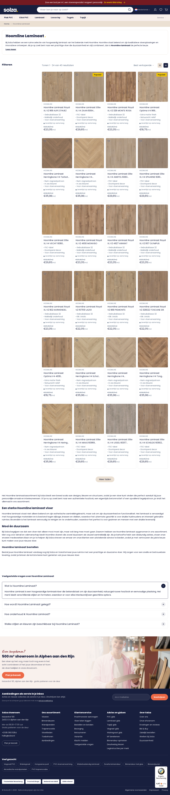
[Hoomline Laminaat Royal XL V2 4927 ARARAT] (121, 220)
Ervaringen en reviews (150, 724)
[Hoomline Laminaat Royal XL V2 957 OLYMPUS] (153, 220)
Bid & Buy (144, 728)
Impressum (154, 790)
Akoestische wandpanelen (15, 769)
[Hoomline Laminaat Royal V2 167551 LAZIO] (89, 286)
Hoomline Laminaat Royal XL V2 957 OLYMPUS (152, 242)
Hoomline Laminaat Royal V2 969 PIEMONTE (120, 308)
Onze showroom (147, 720)
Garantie (78, 736)
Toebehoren (47, 736)
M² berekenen (113, 736)
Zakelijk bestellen (147, 732)
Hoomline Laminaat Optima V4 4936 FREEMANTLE (54, 375)
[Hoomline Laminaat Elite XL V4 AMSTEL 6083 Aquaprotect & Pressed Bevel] (121, 153)
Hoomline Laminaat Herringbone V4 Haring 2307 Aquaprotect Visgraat (55, 441)
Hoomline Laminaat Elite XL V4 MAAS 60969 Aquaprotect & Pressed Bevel (88, 441)
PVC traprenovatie (40, 769)
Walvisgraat (25, 764)
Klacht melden (81, 740)
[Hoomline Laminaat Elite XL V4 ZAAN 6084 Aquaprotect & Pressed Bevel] (89, 87)
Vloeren (45, 716)
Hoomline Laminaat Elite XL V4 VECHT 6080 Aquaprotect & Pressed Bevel (56, 242)
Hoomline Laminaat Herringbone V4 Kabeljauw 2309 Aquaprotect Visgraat (118, 375)
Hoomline (48, 104)
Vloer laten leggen (82, 720)
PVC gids (111, 716)
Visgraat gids (113, 728)
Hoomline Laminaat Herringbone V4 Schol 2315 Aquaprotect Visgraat (87, 375)
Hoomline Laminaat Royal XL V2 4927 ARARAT (120, 242)
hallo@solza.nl (8, 735)
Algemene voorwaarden (136, 790)
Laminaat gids (113, 720)
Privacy (165, 790)
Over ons (144, 716)
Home (6, 24)
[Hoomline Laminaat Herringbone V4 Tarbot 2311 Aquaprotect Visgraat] (57, 153)
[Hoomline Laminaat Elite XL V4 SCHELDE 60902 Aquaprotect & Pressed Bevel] (153, 419)
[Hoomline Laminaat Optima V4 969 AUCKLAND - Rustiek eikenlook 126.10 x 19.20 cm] (153, 87)
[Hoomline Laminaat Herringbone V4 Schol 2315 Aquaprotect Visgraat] (89, 352)
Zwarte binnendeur (112, 764)
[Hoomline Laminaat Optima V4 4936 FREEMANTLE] (57, 352)
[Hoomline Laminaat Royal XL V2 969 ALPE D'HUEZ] (57, 87)
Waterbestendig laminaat (88, 764)
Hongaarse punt (42, 764)
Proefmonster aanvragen (86, 716)
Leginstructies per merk (118, 748)
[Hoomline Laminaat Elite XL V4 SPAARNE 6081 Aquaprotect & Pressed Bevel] (153, 153)
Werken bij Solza (147, 736)
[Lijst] (160, 65)
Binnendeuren (48, 720)
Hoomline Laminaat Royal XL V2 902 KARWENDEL (57, 308)
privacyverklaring (46, 700)
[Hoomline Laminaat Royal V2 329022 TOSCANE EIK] (153, 286)
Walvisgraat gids (114, 732)
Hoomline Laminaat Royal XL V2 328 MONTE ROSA (120, 109)
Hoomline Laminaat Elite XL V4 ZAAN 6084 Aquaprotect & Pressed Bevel (88, 109)
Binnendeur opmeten (117, 740)
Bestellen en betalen (83, 724)
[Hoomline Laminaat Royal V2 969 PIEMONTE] (121, 286)
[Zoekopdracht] (129, 9)
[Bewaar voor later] (160, 9)
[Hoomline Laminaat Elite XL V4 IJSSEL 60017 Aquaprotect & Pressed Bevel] (121, 419)
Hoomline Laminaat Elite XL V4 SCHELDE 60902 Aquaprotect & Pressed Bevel (151, 441)
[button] (166, 9)
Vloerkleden (47, 732)
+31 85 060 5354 (9, 732)
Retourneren (80, 732)
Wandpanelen (48, 724)
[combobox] (85, 9)
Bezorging (78, 728)
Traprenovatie (48, 728)
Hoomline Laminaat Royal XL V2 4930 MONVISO (89, 242)
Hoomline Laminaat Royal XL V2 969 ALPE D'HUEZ (57, 109)
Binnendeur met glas (134, 764)
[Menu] (165, 768)
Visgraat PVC (9, 764)
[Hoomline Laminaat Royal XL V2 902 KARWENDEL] (57, 286)
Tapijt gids (111, 724)
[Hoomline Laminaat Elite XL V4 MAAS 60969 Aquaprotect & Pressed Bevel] (89, 419)
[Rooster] (165, 65)
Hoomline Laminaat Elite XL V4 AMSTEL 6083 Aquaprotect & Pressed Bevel (119, 175)
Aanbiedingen (48, 740)
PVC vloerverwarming (63, 764)
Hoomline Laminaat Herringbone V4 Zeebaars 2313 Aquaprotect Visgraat (87, 175)
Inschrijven (159, 697)
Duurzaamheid (146, 740)
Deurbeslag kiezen (115, 744)
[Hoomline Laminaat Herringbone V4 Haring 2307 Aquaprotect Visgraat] (57, 419)
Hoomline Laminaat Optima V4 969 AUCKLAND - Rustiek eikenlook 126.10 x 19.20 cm (150, 109)
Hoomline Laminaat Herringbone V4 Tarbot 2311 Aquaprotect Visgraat (56, 175)
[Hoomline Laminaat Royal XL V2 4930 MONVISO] (89, 220)
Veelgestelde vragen (84, 744)
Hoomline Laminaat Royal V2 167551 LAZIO (89, 308)
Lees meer (11, 49)
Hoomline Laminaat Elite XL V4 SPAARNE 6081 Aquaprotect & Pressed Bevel (151, 175)
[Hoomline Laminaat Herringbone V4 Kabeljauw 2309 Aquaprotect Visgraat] (121, 352)
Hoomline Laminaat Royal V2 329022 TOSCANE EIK (152, 308)
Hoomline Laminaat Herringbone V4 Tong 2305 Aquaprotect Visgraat (150, 375)
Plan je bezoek (13, 675)
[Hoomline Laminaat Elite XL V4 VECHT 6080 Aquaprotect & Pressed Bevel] (57, 220)
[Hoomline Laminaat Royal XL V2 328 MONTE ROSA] (121, 87)
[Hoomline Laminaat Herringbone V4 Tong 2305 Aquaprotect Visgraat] (153, 352)
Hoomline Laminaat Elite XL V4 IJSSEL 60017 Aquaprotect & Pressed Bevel (119, 441)
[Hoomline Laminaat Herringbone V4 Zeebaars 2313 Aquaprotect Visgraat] (89, 153)
